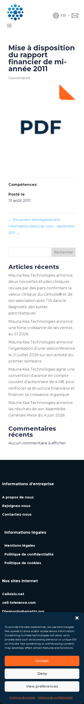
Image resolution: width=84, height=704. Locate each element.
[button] (77, 618)
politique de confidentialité (55, 697)
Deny (42, 673)
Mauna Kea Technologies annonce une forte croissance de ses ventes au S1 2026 (40, 327)
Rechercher (63, 252)
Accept (42, 661)
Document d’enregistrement (34, 220)
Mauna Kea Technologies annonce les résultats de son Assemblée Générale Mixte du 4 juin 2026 (40, 408)
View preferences (42, 686)
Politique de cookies (22, 697)
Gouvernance (19, 78)
